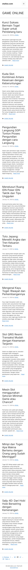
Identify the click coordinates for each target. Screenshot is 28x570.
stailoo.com (7, 4)
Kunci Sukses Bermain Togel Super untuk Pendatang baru (12, 27)
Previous (5, 557)
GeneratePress (14, 567)
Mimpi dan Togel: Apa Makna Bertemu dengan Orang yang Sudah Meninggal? (13, 450)
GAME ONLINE (8, 65)
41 (20, 557)
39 (15, 557)
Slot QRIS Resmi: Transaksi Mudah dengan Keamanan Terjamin (13, 339)
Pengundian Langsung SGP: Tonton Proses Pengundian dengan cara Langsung (11, 135)
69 (4, 559)
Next (7, 559)
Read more (15, 60)
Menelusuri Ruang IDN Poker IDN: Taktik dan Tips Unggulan (13, 191)
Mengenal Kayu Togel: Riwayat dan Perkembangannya (13, 291)
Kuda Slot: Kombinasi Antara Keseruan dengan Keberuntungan (13, 78)
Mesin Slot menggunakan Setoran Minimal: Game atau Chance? (12, 396)
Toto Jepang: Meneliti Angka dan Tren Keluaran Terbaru (14, 241)
